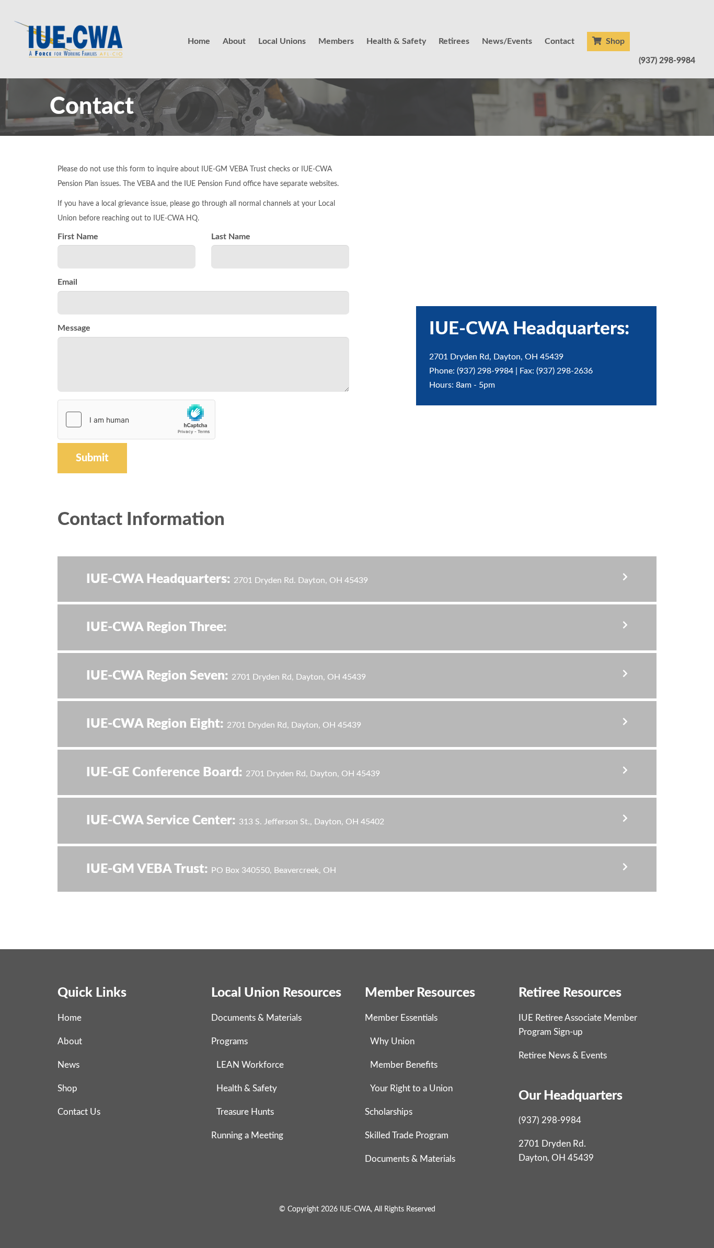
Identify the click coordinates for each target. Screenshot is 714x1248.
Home (199, 41)
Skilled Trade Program (406, 1135)
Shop (614, 41)
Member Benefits (403, 1064)
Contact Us (78, 1111)
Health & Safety (396, 41)
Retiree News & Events (563, 1055)
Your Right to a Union (411, 1088)
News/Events (507, 41)
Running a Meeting (247, 1135)
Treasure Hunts (245, 1111)
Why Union (392, 1041)
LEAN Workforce (250, 1064)
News (68, 1064)
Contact (559, 41)
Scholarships (388, 1111)
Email (67, 282)
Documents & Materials (256, 1017)
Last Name (230, 236)
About (234, 41)
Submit (92, 458)
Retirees (454, 41)
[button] (357, 579)
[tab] (357, 579)
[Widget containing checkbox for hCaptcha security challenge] (136, 419)
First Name (77, 236)
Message (73, 328)
